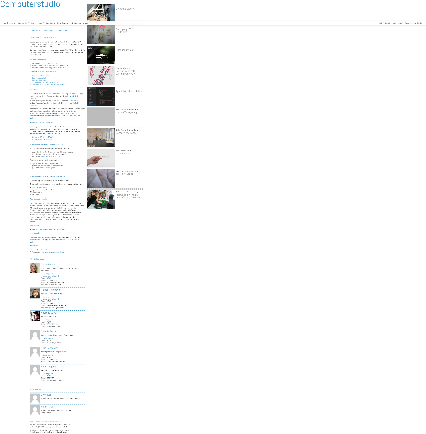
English (419, 23)
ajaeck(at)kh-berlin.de (55, 326)
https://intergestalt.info (55, 308)
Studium (46, 23)
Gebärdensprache (62, 432)
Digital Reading (124, 153)
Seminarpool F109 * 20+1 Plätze (42, 137)
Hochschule (22, 23)
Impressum (54, 430)
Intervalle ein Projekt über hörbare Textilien (128, 196)
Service (85, 23)
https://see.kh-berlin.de (57, 229)
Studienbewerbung (35, 23)
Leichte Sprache (49, 432)
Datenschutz (65, 430)
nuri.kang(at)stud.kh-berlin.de (55, 68)
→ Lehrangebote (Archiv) (50, 276)
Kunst (59, 23)
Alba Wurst (47, 406)
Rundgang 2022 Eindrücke (124, 30)
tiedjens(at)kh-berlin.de (55, 380)
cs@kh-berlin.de (74, 101)
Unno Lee (46, 394)
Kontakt (400, 23)
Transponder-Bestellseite (50, 156)
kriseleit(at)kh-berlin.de (55, 282)
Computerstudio (63, 30)
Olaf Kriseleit (48, 264)
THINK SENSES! (124, 174)
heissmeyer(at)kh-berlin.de (56, 305)
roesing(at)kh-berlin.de (55, 343)
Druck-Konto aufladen (39, 78)
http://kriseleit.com (54, 284)
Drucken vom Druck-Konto (41, 76)
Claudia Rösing (49, 331)
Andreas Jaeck (49, 312)
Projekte (65, 23)
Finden (381, 23)
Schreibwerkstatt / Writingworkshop (126, 72)
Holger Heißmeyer (51, 289)
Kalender (388, 23)
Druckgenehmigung (39, 80)
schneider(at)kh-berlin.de (50, 63)
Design (52, 23)
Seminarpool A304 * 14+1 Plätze (43, 139)
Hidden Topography (126, 112)
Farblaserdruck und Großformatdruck (45, 82)
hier (47, 250)
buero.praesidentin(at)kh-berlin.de (56, 427)
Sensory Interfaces (126, 132)
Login (394, 23)
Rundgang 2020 (124, 49)
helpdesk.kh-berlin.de (69, 111)
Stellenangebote (75, 23)
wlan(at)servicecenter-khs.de (53, 252)
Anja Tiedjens (48, 366)
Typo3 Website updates (129, 91)
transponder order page (46, 168)
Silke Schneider (49, 347)
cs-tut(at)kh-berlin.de (61, 65)
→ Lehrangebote (47, 274)
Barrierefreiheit (410, 23)
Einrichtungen (49, 30)
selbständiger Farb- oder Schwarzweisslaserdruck (49, 84)
